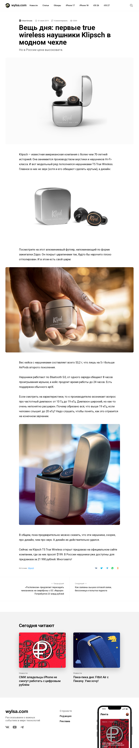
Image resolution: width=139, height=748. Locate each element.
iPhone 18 (84, 5)
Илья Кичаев (27, 21)
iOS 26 (96, 5)
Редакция (65, 716)
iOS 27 (107, 5)
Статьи (45, 5)
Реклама (65, 721)
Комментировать (60, 21)
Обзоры (57, 5)
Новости (34, 5)
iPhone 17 (70, 5)
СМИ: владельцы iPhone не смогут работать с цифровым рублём (40, 680)
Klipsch (31, 568)
